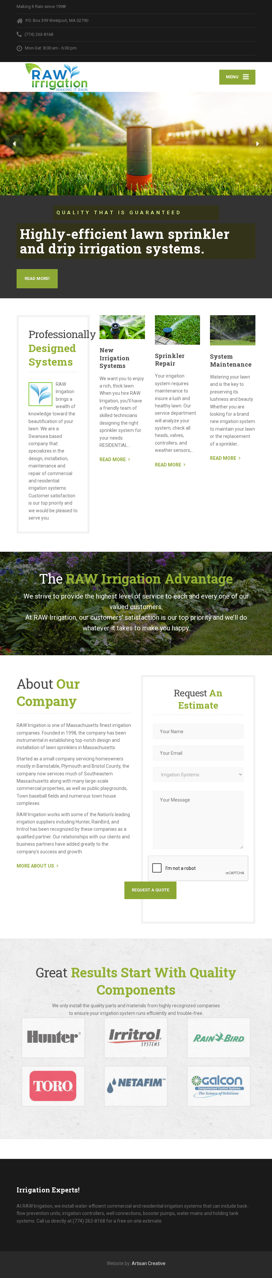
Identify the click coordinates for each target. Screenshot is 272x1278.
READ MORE (113, 459)
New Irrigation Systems (115, 358)
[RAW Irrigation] (57, 77)
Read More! (37, 278)
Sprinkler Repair (169, 359)
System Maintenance (230, 360)
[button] (14, 144)
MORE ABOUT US (35, 866)
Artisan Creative (149, 1263)
